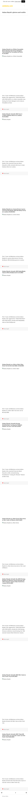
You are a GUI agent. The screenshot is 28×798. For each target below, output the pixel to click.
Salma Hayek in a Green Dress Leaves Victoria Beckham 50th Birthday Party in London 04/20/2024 (14, 210)
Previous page (2, 792)
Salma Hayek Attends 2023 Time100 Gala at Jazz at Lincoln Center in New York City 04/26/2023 (13, 735)
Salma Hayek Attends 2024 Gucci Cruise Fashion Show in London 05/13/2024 (12, 115)
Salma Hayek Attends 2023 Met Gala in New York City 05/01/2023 (14, 675)
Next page (26, 792)
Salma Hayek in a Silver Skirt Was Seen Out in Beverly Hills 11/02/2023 (13, 365)
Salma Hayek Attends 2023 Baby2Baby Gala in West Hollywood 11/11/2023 (13, 271)
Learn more (18, 1)
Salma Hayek (6, 109)
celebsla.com (7, 6)
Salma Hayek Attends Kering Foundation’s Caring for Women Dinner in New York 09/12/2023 (12, 425)
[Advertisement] (14, 31)
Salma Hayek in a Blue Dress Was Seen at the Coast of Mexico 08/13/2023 (14, 519)
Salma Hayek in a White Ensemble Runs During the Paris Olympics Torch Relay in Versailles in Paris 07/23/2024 (12, 51)
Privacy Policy (5, 796)
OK (23, 1)
